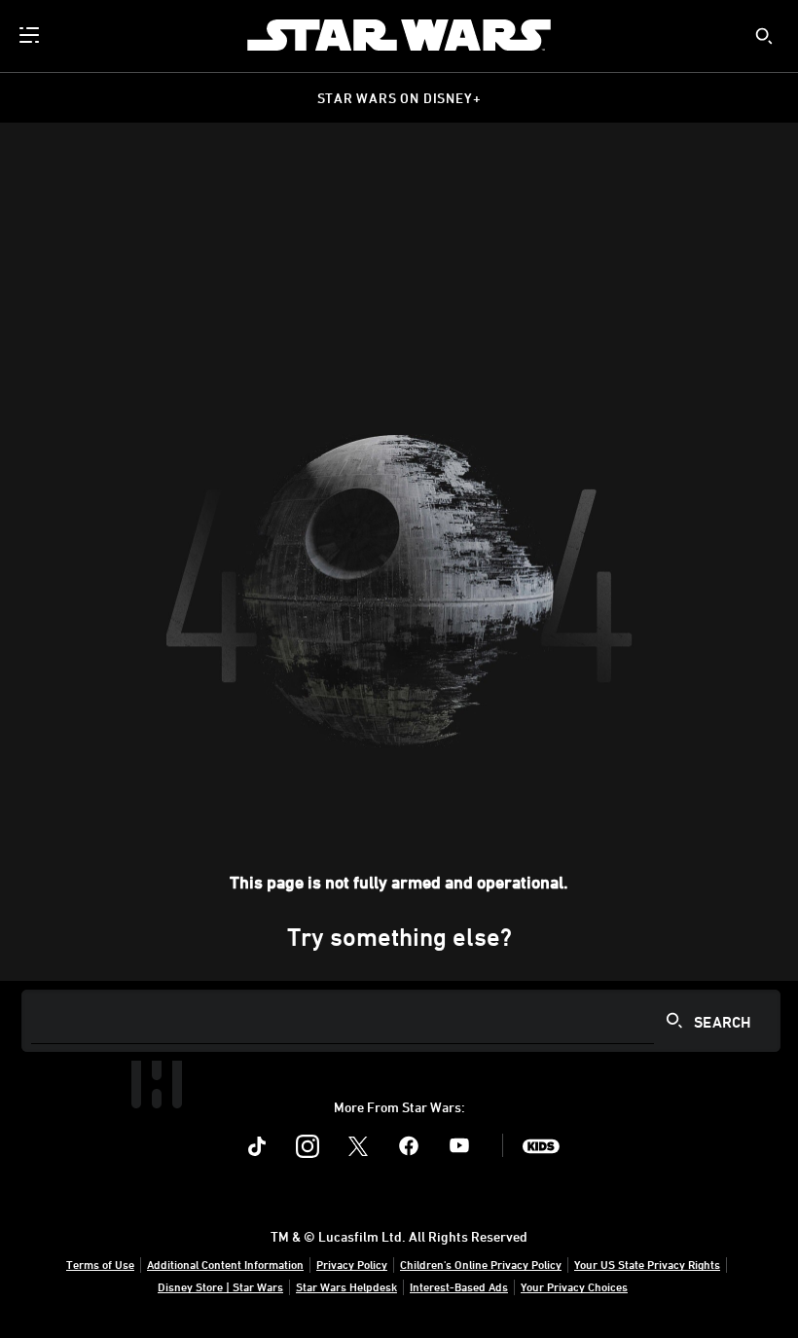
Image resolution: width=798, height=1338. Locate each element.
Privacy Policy (351, 1264)
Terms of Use (100, 1264)
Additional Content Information (225, 1264)
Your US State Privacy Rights (647, 1264)
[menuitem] (31, 35)
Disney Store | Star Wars (220, 1286)
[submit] (764, 36)
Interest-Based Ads (459, 1286)
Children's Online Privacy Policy (481, 1264)
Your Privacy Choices (574, 1286)
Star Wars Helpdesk (346, 1286)
